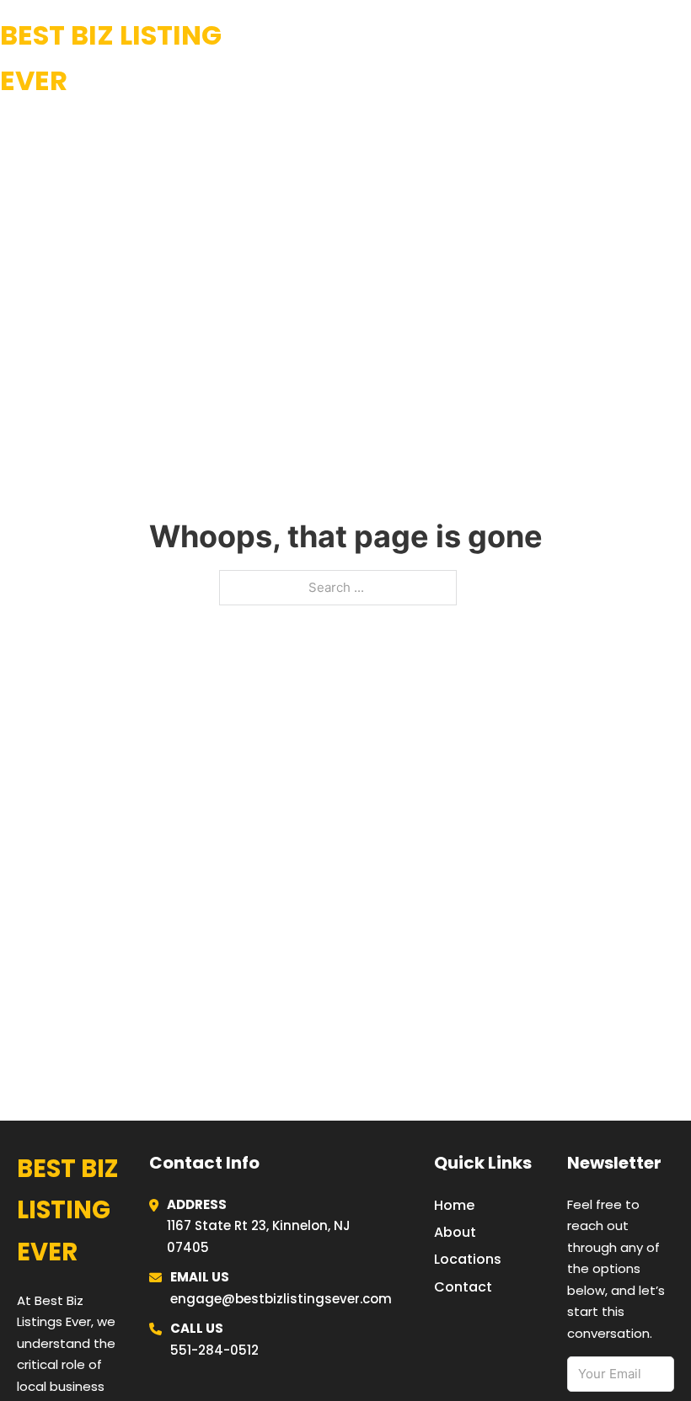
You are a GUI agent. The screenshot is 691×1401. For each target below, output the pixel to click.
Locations (564, 58)
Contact (463, 1287)
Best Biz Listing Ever (111, 57)
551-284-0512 (214, 1350)
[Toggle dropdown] (684, 58)
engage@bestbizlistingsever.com (281, 1299)
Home (483, 58)
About (455, 1232)
